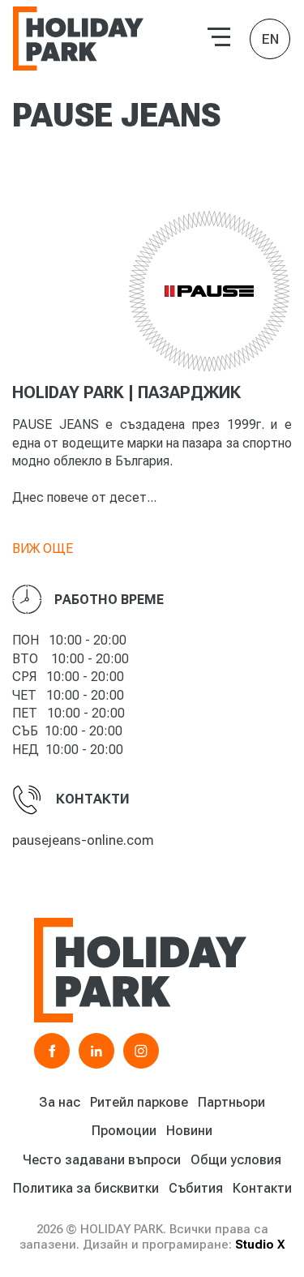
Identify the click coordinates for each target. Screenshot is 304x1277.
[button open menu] (219, 37)
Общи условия (236, 1160)
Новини (189, 1130)
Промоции (124, 1130)
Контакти (262, 1188)
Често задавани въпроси (102, 1160)
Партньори (231, 1102)
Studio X (260, 1244)
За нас (59, 1102)
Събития (196, 1188)
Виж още (42, 548)
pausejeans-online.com (83, 840)
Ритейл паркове (139, 1102)
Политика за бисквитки (86, 1188)
